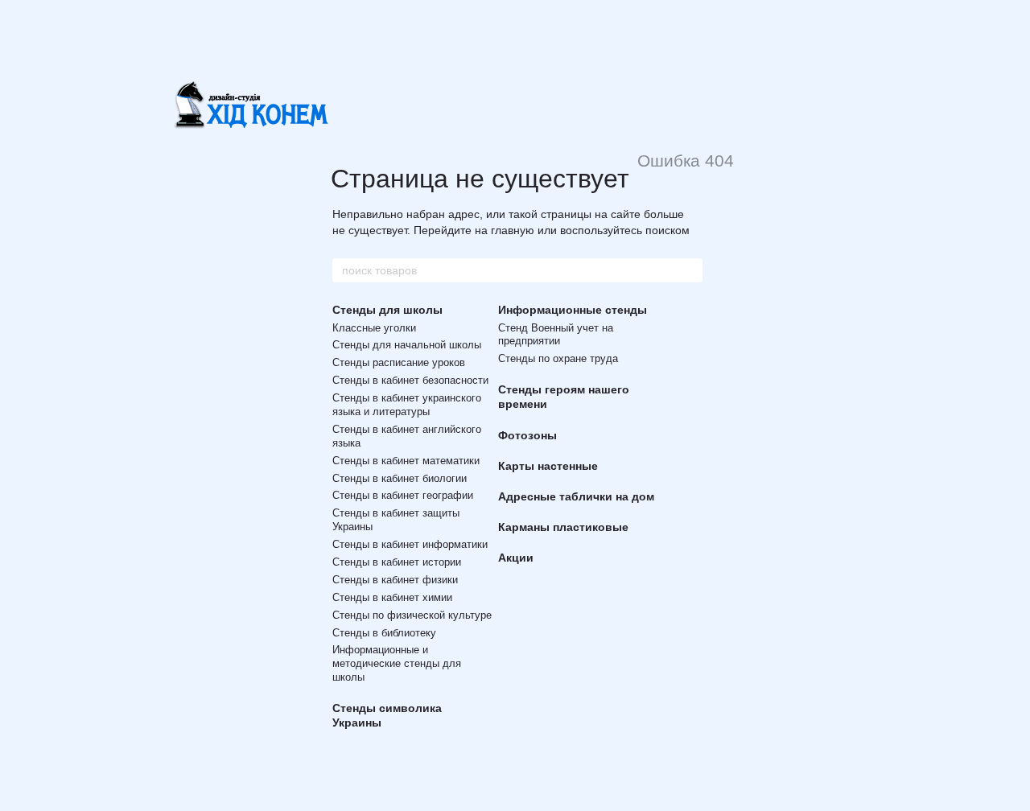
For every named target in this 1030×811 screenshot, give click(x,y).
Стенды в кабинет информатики (410, 544)
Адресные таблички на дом (576, 496)
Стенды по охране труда (558, 358)
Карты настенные (548, 465)
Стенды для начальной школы (406, 345)
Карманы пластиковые (563, 527)
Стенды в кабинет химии (392, 597)
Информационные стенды (572, 309)
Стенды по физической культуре (412, 615)
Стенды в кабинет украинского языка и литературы (406, 405)
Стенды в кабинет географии (402, 495)
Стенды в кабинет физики (395, 580)
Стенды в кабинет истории (396, 562)
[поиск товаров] (689, 270)
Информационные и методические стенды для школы (396, 663)
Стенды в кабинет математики (406, 461)
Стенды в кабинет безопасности (410, 380)
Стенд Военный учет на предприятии (555, 335)
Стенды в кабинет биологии (399, 478)
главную (512, 230)
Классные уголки (374, 328)
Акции (516, 557)
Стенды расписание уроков (398, 362)
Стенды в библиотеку (384, 633)
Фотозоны (527, 435)
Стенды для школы (387, 309)
